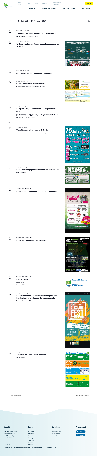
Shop (29, 3)
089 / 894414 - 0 (10, 438)
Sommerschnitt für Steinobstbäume (30, 83)
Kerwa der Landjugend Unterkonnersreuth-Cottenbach (38, 169)
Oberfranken (31, 431)
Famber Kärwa (22, 279)
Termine (36, 3)
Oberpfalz (30, 442)
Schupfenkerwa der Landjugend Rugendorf (34, 73)
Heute (14, 20)
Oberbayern (31, 440)
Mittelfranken (31, 433)
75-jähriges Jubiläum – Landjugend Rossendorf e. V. (37, 33)
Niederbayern (31, 438)
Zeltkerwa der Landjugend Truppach (31, 354)
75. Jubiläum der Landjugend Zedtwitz (32, 130)
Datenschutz (7, 444)
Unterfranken (31, 436)
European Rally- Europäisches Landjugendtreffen (36, 108)
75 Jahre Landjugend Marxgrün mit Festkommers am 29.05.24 (37, 45)
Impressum (6, 442)
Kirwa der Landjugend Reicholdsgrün (31, 240)
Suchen (89, 3)
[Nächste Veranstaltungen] (10, 21)
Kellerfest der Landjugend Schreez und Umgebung (37, 191)
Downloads (44, 3)
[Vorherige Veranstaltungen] (7, 21)
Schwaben (30, 444)
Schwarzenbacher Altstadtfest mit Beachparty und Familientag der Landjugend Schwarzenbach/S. (36, 296)
